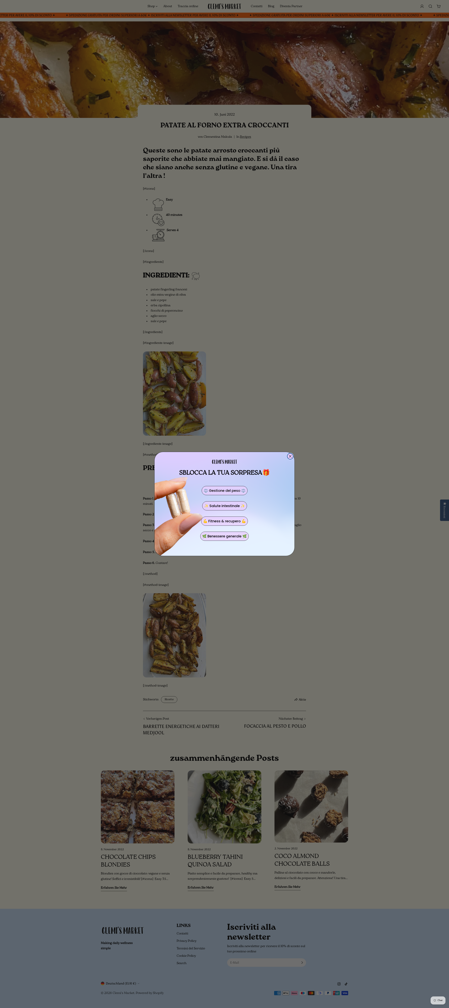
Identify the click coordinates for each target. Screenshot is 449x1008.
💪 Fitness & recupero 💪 (224, 521)
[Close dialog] (290, 456)
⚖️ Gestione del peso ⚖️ (225, 490)
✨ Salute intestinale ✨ (224, 505)
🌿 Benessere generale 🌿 (224, 536)
